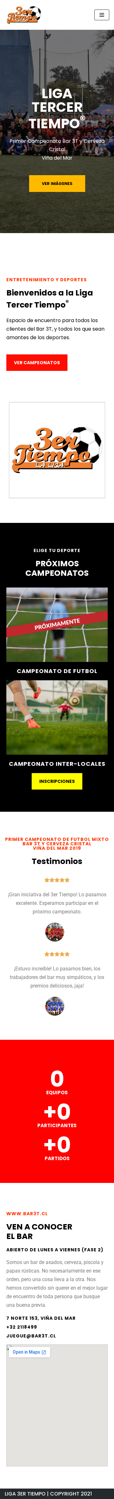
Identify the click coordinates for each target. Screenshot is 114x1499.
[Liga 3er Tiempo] (24, 14)
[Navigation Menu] (101, 15)
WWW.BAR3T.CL (27, 1213)
